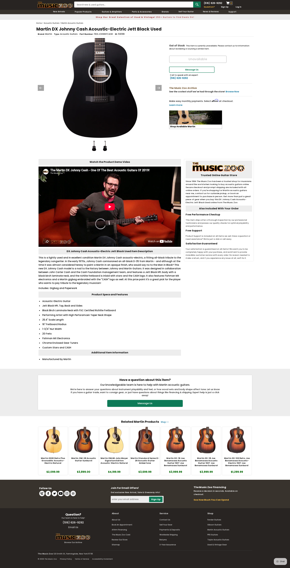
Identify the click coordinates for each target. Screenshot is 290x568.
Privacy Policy (66, 559)
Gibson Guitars (214, 524)
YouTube (60, 493)
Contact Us (165, 519)
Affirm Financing (119, 529)
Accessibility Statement (102, 559)
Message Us (191, 69)
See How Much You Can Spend (211, 499)
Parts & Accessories (142, 11)
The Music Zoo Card (121, 534)
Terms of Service (82, 559)
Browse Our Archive (73, 542)
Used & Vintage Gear (217, 544)
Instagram (67, 493)
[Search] (197, 5)
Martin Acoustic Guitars (218, 529)
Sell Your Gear (166, 524)
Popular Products (83, 11)
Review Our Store (119, 539)
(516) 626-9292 (213, 3)
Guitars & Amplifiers (112, 11)
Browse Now (232, 91)
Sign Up (225, 7)
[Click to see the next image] (158, 88)
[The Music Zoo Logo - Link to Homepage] (55, 5)
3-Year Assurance (168, 544)
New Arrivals (59, 11)
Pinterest (73, 493)
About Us (116, 519)
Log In (238, 7)
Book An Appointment (122, 524)
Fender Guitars (214, 519)
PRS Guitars (212, 534)
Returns (163, 539)
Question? (209, 6)
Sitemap (116, 544)
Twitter (54, 493)
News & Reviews (211, 11)
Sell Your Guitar (186, 11)
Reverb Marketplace (42, 493)
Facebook (48, 493)
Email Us (73, 527)
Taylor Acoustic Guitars (218, 539)
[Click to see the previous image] (41, 88)
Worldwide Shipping (169, 534)
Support (232, 11)
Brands (165, 11)
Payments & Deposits (170, 529)
